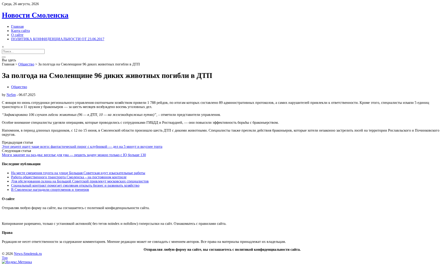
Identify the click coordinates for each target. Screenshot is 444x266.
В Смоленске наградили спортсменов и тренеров (50, 190)
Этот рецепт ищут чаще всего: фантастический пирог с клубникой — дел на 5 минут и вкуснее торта (82, 146)
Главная (17, 26)
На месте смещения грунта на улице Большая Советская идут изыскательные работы (78, 173)
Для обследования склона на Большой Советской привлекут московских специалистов (80, 181)
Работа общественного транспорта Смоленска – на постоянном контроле (68, 177)
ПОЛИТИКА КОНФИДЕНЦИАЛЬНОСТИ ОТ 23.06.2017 (57, 39)
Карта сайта (20, 31)
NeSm (11, 95)
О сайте (17, 35)
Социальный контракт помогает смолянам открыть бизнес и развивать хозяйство (75, 185)
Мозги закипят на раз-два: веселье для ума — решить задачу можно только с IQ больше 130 (74, 155)
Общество (26, 64)
